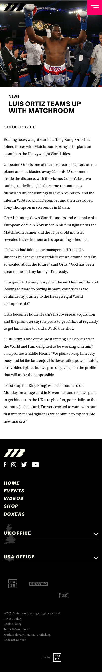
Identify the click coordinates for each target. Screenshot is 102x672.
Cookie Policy (12, 624)
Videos (13, 498)
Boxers (14, 514)
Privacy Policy (13, 618)
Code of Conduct (15, 640)
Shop (11, 506)
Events (14, 490)
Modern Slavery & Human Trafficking (27, 634)
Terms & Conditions (16, 629)
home (12, 483)
